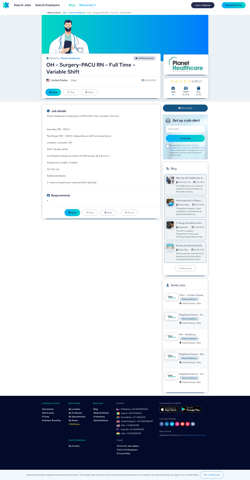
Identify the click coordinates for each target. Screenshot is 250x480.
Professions (99, 416)
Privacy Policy (123, 453)
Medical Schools (101, 413)
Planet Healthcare (77, 12)
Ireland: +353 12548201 (131, 413)
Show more (186, 268)
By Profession (75, 413)
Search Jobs (22, 5)
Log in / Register (203, 5)
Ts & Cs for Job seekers (128, 446)
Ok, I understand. (212, 474)
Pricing (45, 416)
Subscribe (185, 138)
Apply (55, 92)
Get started (47, 409)
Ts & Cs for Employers (127, 449)
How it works (48, 413)
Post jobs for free (233, 5)
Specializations (100, 420)
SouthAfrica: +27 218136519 (133, 417)
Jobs (64, 12)
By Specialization (77, 416)
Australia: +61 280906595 (132, 429)
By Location (74, 409)
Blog (72, 5)
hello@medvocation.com (193, 435)
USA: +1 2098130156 (130, 425)
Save (72, 92)
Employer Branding (51, 420)
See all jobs (187, 108)
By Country (74, 446)
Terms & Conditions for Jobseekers (184, 146)
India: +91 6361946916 (131, 433)
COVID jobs (74, 424)
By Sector (73, 420)
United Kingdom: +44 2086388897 (137, 421)
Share (90, 92)
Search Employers (47, 5)
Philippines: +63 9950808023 (134, 409)
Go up (131, 212)
